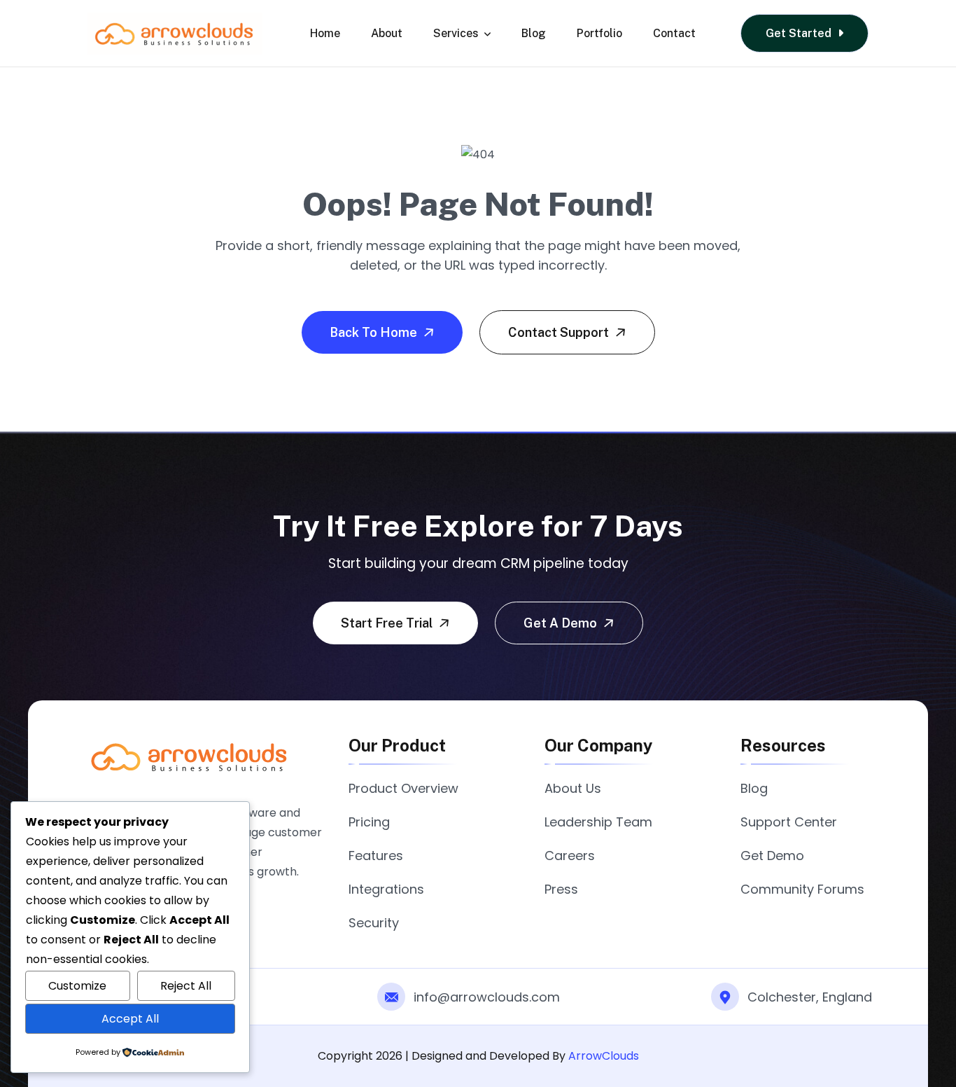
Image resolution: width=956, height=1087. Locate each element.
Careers (569, 855)
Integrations (386, 889)
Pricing (369, 822)
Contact (674, 33)
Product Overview (403, 788)
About (386, 33)
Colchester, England (809, 997)
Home (325, 33)
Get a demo (561, 623)
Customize (77, 986)
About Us (572, 788)
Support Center (788, 822)
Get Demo (772, 855)
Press (561, 889)
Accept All (130, 1019)
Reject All (185, 986)
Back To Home (375, 332)
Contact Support (560, 332)
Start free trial (388, 623)
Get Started (800, 33)
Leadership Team (598, 822)
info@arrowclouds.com (487, 997)
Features (376, 855)
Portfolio (599, 33)
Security (374, 923)
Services (456, 33)
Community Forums (802, 889)
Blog (533, 33)
